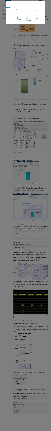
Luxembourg (17, 19)
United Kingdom (27, 20)
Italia (16, 18)
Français (27, 19)
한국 (36, 18)
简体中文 (37, 15)
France (17, 16)
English (27, 18)
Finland (17, 15)
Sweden (27, 15)
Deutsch (27, 17)
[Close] (44, 1)
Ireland (17, 17)
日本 (36, 17)
